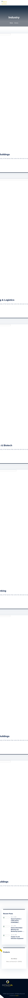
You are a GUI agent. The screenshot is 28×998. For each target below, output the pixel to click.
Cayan (17, 995)
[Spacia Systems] (5, 3)
